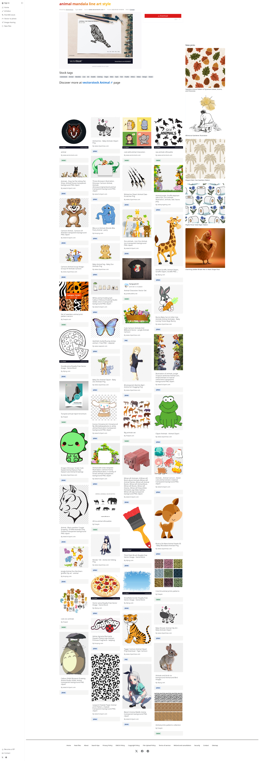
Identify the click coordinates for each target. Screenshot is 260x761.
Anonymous (69, 9)
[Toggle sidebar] (22, 3)
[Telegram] (6, 757)
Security (197, 745)
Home (69, 745)
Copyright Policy (134, 745)
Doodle (93, 77)
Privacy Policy (107, 745)
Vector (151, 77)
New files (77, 745)
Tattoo (139, 77)
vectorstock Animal (96, 82)
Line (84, 77)
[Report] (179, 19)
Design (144, 77)
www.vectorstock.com (96, 9)
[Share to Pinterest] (130, 61)
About (86, 745)
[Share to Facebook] (127, 61)
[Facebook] (142, 751)
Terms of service (165, 745)
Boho (111, 77)
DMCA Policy (120, 745)
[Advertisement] (121, 101)
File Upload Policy (149, 745)
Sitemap (215, 745)
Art (88, 77)
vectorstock (63, 77)
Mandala (78, 77)
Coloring (99, 77)
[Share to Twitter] (123, 61)
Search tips (95, 745)
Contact (132, 9)
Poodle (127, 77)
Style (116, 77)
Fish (121, 77)
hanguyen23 (134, 284)
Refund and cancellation (182, 745)
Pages (106, 77)
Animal (71, 77)
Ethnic (133, 77)
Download (164, 16)
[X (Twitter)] (2, 757)
